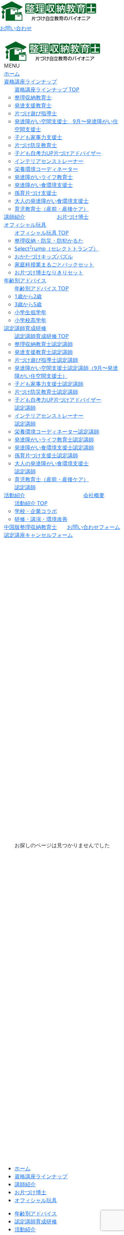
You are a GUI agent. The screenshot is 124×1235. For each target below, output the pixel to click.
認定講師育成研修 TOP (42, 336)
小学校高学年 (30, 320)
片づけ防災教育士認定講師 (46, 391)
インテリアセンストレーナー (49, 161)
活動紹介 (14, 495)
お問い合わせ (16, 28)
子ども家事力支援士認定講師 (49, 383)
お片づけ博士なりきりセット (49, 272)
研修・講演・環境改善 (41, 519)
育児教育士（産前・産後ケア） (52, 208)
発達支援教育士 (33, 105)
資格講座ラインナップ (30, 81)
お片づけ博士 (73, 216)
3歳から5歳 (28, 304)
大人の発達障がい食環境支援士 (52, 201)
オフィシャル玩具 (25, 224)
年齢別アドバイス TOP (42, 288)
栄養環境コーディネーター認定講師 (57, 431)
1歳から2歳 (28, 296)
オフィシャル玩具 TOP (42, 232)
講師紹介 (14, 216)
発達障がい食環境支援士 (44, 185)
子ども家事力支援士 (38, 137)
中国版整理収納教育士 (30, 527)
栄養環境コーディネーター (46, 169)
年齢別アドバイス (25, 280)
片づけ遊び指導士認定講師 (46, 360)
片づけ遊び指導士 (36, 113)
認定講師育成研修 (25, 328)
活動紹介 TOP (31, 503)
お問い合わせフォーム (93, 527)
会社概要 (93, 495)
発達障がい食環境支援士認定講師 (54, 447)
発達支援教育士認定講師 (44, 352)
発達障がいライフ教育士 (44, 177)
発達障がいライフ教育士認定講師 (54, 439)
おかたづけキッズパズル (44, 256)
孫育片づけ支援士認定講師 (46, 455)
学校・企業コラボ (36, 511)
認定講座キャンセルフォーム (38, 535)
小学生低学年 (30, 312)
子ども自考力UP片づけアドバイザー (58, 153)
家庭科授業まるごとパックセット (54, 264)
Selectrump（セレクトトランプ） (57, 248)
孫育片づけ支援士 (36, 193)
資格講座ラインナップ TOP (47, 89)
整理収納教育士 (33, 97)
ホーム (12, 73)
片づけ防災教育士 (36, 145)
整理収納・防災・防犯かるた (49, 240)
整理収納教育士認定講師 (44, 344)
